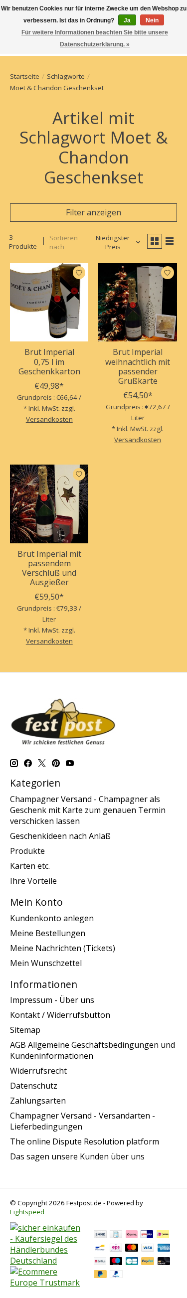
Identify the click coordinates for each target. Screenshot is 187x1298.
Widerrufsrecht (38, 1070)
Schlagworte (66, 76)
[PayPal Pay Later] (100, 1275)
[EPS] (116, 1249)
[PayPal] (147, 1262)
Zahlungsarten (38, 1100)
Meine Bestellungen (47, 933)
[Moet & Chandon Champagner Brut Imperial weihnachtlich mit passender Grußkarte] (137, 302)
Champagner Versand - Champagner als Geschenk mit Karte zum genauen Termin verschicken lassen (88, 810)
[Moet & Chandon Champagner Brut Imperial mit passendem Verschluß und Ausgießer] (49, 504)
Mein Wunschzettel (46, 963)
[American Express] (164, 1249)
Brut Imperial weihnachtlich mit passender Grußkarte (137, 366)
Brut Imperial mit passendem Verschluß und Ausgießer (49, 568)
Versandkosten (49, 419)
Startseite (24, 76)
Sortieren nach (63, 242)
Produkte (27, 850)
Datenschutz (33, 1085)
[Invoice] (116, 1235)
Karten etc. (30, 865)
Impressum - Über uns (52, 999)
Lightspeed (27, 1211)
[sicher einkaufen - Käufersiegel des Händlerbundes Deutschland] (47, 1260)
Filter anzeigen (93, 212)
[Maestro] (116, 1262)
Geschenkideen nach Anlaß (60, 835)
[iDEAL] (163, 1235)
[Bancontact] (100, 1249)
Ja (127, 20)
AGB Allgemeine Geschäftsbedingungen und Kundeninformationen (92, 1050)
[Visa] (147, 1249)
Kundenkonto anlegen (52, 918)
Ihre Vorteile (33, 880)
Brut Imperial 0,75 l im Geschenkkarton (49, 361)
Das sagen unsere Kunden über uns (77, 1156)
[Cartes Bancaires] (132, 1262)
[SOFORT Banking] (132, 1235)
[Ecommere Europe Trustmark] (47, 1282)
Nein (152, 20)
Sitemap (25, 1029)
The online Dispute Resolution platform (84, 1141)
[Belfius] (100, 1262)
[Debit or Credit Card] (164, 1262)
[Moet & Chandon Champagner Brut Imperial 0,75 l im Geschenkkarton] (49, 302)
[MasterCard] (131, 1249)
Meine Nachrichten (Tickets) (62, 948)
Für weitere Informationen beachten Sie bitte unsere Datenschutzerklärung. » (94, 38)
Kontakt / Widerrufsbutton (60, 1014)
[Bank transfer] (100, 1235)
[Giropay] (147, 1235)
